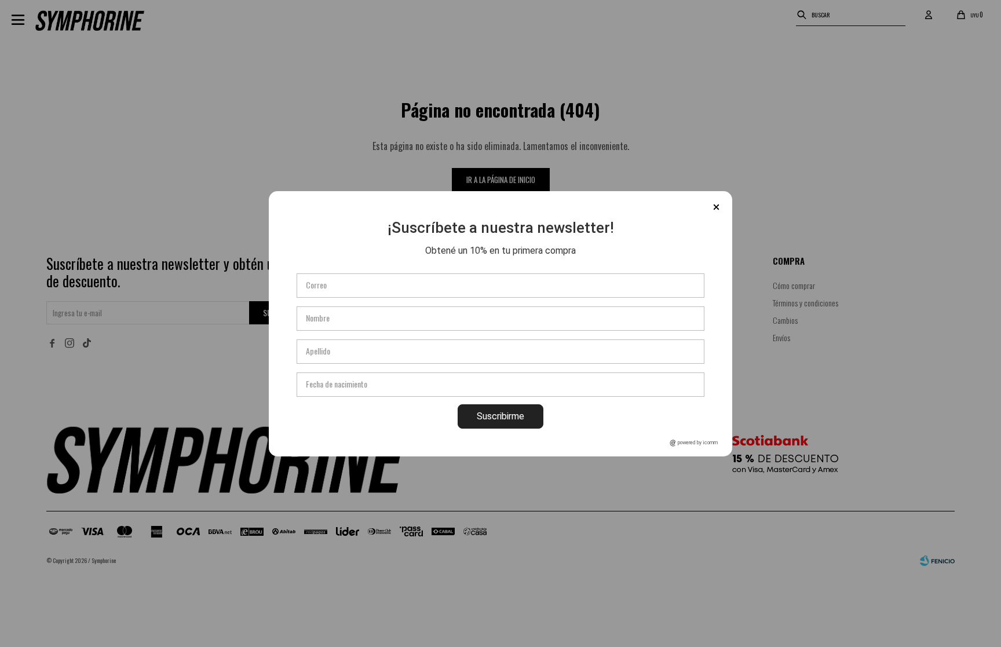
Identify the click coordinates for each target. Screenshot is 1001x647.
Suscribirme (500, 416)
